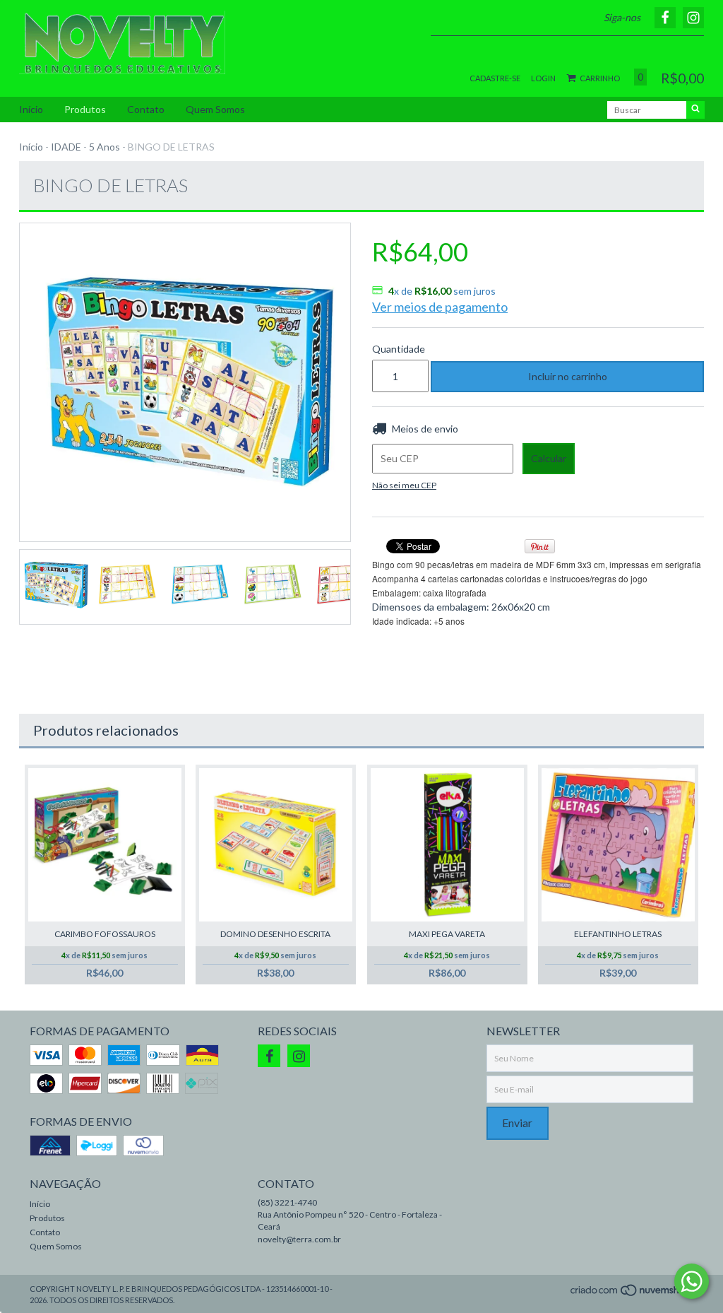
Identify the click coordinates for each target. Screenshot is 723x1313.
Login (543, 78)
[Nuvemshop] (631, 1294)
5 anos (104, 147)
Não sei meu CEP (404, 485)
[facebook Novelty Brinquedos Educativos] (269, 1055)
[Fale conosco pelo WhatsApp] (691, 1281)
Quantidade (391, 349)
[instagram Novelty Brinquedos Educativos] (298, 1055)
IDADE (66, 147)
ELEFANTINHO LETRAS (618, 934)
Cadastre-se (495, 78)
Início (31, 109)
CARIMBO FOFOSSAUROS (104, 934)
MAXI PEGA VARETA (447, 934)
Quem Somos (215, 109)
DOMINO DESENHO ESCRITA (275, 934)
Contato (146, 109)
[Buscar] (695, 110)
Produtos (85, 109)
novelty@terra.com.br (299, 1239)
